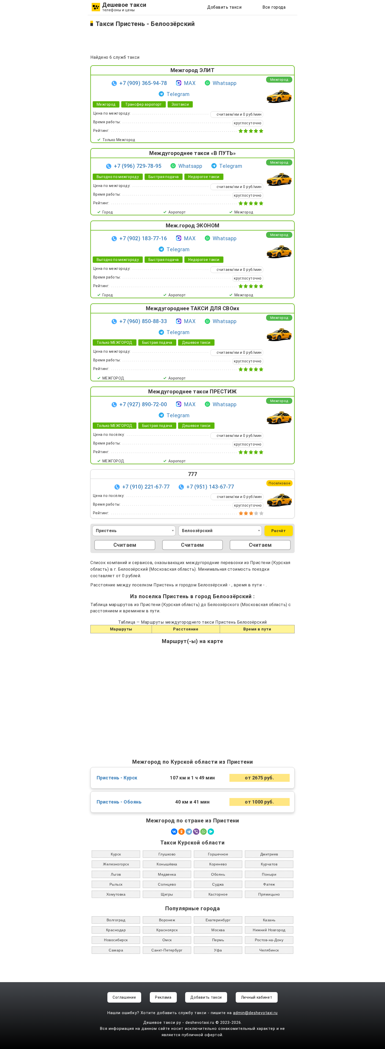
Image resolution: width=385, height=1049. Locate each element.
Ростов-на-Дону (269, 940)
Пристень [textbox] (106, 530)
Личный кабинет (256, 997)
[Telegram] (189, 831)
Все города (273, 7)
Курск (116, 854)
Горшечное (218, 854)
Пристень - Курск (117, 777)
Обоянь (218, 874)
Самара (116, 950)
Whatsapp (225, 83)
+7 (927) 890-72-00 (143, 404)
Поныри (269, 874)
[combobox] (134, 531)
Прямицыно (269, 894)
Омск (167, 940)
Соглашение (124, 997)
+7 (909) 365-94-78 (143, 83)
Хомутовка (116, 894)
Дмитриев (269, 854)
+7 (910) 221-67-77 (146, 487)
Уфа (218, 950)
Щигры (167, 894)
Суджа (218, 884)
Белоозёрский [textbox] (197, 530)
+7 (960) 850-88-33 (143, 321)
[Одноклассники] (181, 831)
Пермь (218, 940)
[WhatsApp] (203, 831)
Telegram (178, 94)
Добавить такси (224, 7)
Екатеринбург (218, 920)
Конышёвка (167, 864)
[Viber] (196, 831)
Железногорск (116, 864)
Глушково (167, 854)
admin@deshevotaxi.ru (255, 1012)
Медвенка (167, 874)
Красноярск (167, 930)
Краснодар (116, 930)
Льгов (116, 874)
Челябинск (269, 950)
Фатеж (269, 884)
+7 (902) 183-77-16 (143, 238)
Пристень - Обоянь (119, 802)
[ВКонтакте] (174, 831)
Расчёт (278, 531)
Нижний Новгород (269, 930)
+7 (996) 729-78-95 (137, 166)
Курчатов (269, 864)
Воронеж (167, 920)
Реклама (163, 997)
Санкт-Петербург (167, 950)
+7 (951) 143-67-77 (210, 487)
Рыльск (116, 884)
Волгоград (116, 920)
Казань (269, 920)
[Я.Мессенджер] (211, 831)
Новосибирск (116, 940)
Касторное (218, 894)
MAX (190, 83)
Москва (218, 930)
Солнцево (167, 884)
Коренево (218, 864)
